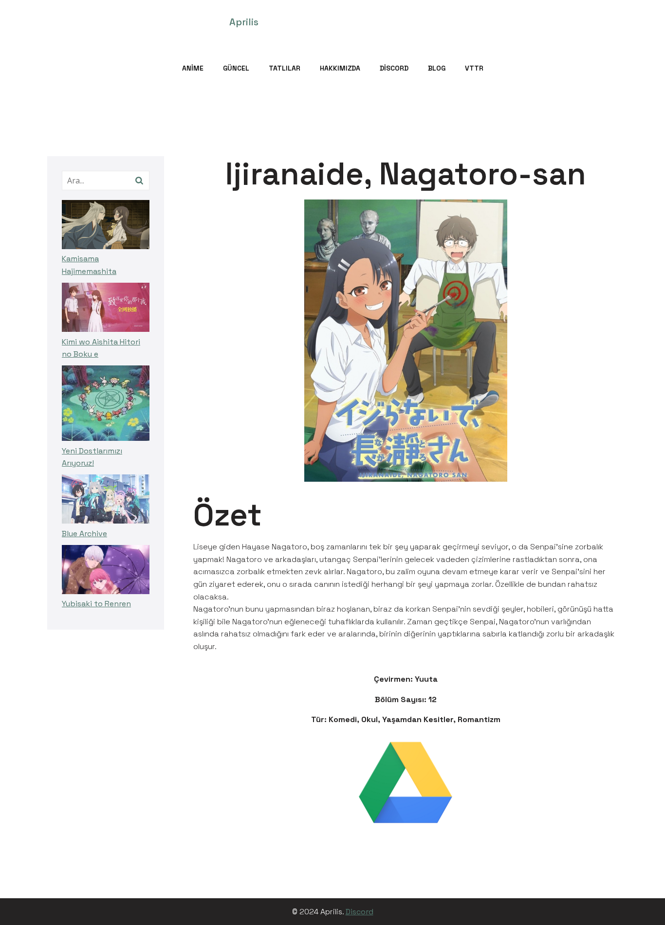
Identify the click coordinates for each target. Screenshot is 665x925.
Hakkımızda (340, 68)
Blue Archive (84, 533)
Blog (436, 68)
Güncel (236, 68)
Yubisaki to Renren (96, 604)
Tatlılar (284, 68)
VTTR (474, 68)
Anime (192, 68)
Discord (394, 68)
